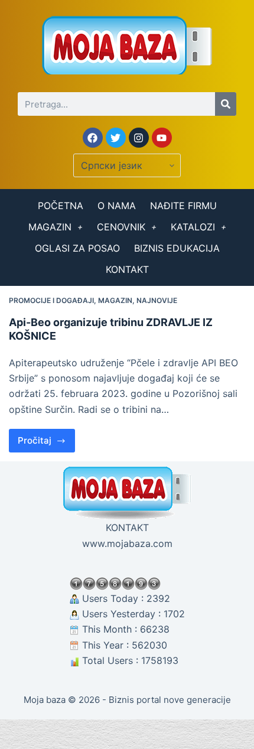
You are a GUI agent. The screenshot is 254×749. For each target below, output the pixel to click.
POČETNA (60, 205)
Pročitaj (46, 437)
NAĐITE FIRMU (183, 205)
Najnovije (156, 300)
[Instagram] (139, 138)
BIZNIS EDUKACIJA (177, 248)
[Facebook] (93, 138)
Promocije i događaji (51, 300)
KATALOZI (193, 227)
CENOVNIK (121, 227)
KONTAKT (127, 269)
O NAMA (116, 205)
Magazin (115, 300)
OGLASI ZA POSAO (77, 248)
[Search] (225, 104)
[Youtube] (162, 138)
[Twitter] (116, 138)
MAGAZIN (49, 227)
